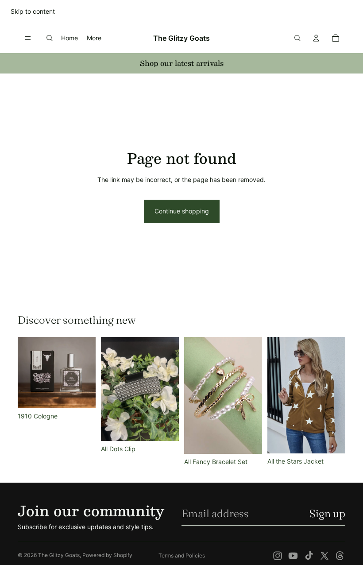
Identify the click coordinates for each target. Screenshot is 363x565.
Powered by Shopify (107, 555)
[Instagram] (277, 555)
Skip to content (33, 11)
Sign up (327, 513)
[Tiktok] (309, 555)
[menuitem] (94, 38)
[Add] (82, 394)
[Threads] (340, 555)
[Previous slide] (194, 395)
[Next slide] (252, 395)
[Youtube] (293, 555)
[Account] (316, 38)
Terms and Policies (181, 555)
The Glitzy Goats (59, 555)
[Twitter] (324, 555)
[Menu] (28, 38)
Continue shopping (181, 211)
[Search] (49, 38)
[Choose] (332, 440)
